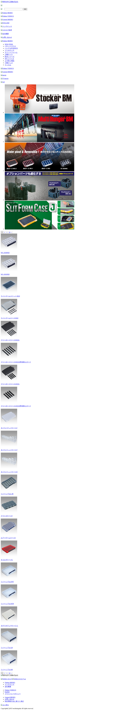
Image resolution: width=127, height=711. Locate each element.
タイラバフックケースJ (9, 428)
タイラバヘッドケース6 (9, 472)
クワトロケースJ (7, 516)
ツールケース (9, 50)
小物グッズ (9, 63)
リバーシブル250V (7, 582)
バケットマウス (10, 46)
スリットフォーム (11, 52)
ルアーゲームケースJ (8, 538)
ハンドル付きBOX (11, 48)
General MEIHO (10, 697)
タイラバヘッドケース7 (9, 450)
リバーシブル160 (7, 669)
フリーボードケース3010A (10, 340)
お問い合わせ (9, 699)
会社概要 (8, 686)
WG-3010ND (5, 274)
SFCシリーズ (9, 58)
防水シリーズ (9, 56)
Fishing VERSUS (10, 690)
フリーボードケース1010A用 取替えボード (16, 406)
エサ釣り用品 (9, 61)
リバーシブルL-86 (7, 494)
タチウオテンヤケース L (9, 625)
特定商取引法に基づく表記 (14, 701)
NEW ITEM (9, 44)
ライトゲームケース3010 (9, 318)
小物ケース (9, 54)
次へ (10, 232)
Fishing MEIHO (10, 682)
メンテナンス (9, 684)
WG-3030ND (5, 253)
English (7, 692)
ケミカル (8, 65)
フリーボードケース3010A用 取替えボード (16, 362)
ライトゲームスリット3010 (10, 296)
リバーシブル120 (7, 647)
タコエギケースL (7, 560)
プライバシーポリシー (13, 694)
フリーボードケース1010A (10, 384)
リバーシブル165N (7, 604)
